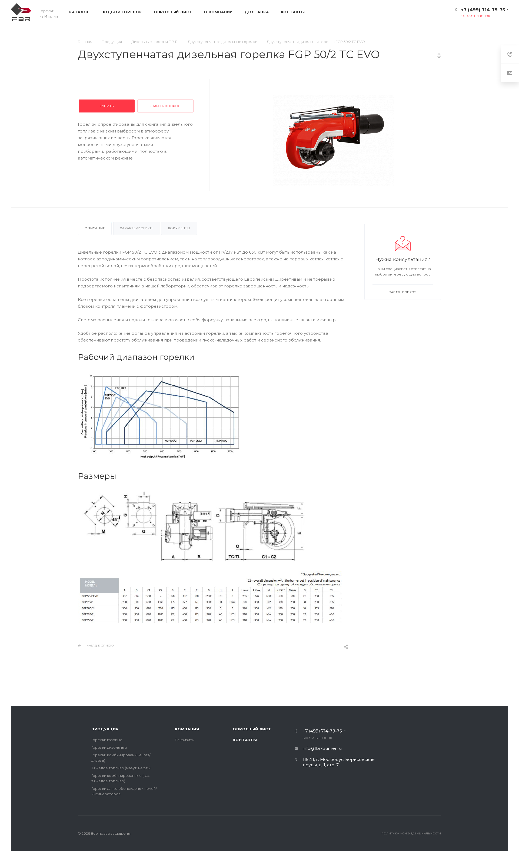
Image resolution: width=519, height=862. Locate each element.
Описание (95, 228)
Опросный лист (252, 729)
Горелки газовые (106, 740)
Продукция (105, 729)
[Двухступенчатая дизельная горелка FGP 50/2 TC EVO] (333, 140)
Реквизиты (185, 740)
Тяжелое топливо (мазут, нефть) (121, 768)
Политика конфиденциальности (411, 833)
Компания (187, 729)
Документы (179, 228)
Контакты (245, 740)
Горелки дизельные (109, 747)
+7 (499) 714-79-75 (483, 9)
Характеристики (136, 228)
